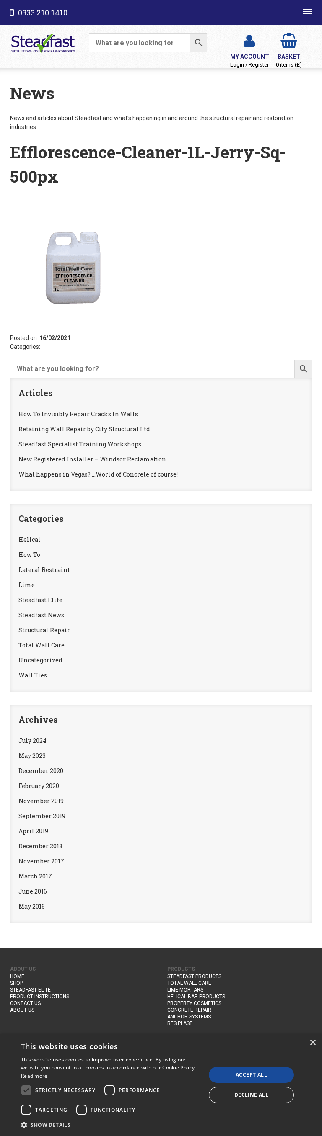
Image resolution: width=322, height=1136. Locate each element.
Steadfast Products (194, 976)
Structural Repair (44, 630)
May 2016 (31, 906)
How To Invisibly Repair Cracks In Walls (78, 414)
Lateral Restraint (44, 570)
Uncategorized (40, 660)
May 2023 (32, 756)
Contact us (25, 1003)
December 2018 (40, 846)
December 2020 (40, 771)
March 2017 (35, 876)
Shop (16, 983)
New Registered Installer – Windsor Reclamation (92, 459)
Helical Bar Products (196, 996)
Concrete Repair (189, 1010)
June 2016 (32, 891)
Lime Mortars (185, 990)
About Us (22, 1010)
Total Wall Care (41, 645)
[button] (110, 1125)
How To (29, 555)
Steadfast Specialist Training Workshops (79, 444)
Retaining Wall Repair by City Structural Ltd (84, 429)
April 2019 (33, 831)
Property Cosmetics (194, 1003)
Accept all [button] (251, 1074)
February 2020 (38, 786)
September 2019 (41, 816)
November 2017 (41, 861)
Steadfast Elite (40, 600)
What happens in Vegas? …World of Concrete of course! (98, 474)
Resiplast (179, 1023)
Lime (26, 585)
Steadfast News (41, 615)
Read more (34, 1075)
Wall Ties (32, 675)
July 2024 (32, 740)
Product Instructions (39, 996)
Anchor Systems (189, 1017)
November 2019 (41, 801)
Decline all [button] (251, 1094)
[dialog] (161, 1085)
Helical (29, 540)
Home (17, 976)
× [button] (312, 1043)
